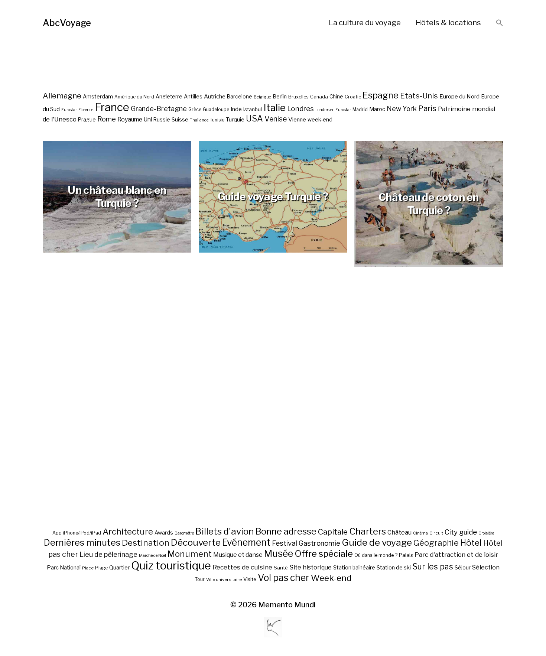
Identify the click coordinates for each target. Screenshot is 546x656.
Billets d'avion (224, 531)
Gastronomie (319, 543)
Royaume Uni (134, 119)
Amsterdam (98, 96)
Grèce (194, 109)
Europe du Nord (459, 96)
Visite (249, 579)
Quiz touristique (171, 565)
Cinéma (420, 533)
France (112, 107)
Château (399, 532)
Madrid (360, 109)
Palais (406, 555)
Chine (336, 97)
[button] (499, 23)
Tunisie (217, 120)
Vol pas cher (283, 577)
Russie (161, 120)
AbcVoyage (67, 22)
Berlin (280, 96)
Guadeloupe (216, 109)
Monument (190, 554)
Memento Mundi (287, 604)
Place (88, 568)
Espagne (381, 95)
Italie (274, 107)
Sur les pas (432, 566)
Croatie (353, 97)
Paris (427, 108)
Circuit (436, 533)
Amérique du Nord (134, 97)
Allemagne (62, 95)
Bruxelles (298, 97)
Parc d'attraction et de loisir (456, 554)
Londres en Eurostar (333, 109)
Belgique (262, 97)
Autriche (214, 96)
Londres (300, 108)
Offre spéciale (324, 554)
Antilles (193, 96)
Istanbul (252, 109)
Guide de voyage (377, 542)
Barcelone (239, 97)
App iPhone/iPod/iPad (76, 533)
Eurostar (69, 109)
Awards (164, 532)
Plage (101, 568)
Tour (200, 579)
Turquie (235, 119)
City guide (461, 532)
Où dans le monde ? (375, 555)
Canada (319, 97)
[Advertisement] (273, 414)
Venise (275, 118)
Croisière (486, 533)
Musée (278, 553)
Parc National (64, 567)
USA (254, 118)
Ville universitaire (224, 579)
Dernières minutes (82, 542)
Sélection (486, 567)
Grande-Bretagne (159, 108)
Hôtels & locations (448, 22)
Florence (85, 109)
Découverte (196, 542)
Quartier (119, 567)
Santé (281, 568)
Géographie (436, 543)
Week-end (331, 578)
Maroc (377, 109)
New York (402, 109)
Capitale (333, 531)
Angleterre (169, 97)
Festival (284, 543)
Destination (145, 543)
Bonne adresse (286, 531)
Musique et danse (238, 554)
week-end (320, 119)
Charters (367, 531)
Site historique (310, 567)
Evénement (246, 542)
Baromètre (184, 533)
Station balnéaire (354, 567)
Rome (106, 119)
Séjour (463, 568)
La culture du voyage (365, 22)
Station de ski (394, 567)
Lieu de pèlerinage (108, 554)
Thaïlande (199, 120)
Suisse (180, 119)
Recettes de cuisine (242, 567)
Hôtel (471, 543)
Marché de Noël (152, 555)
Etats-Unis (419, 95)
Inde (236, 109)
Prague (87, 120)
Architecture (128, 531)
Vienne (297, 119)
